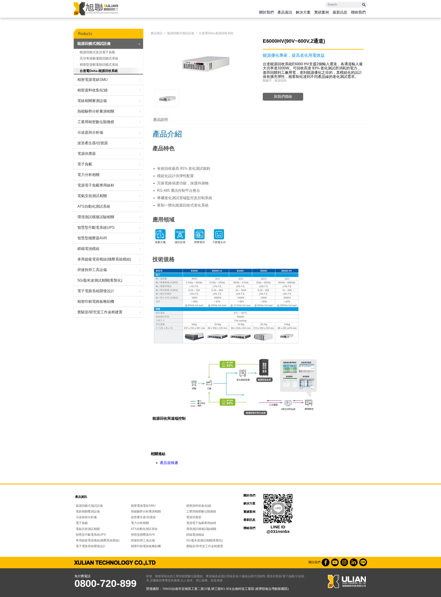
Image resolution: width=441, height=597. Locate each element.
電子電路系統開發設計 (95, 291)
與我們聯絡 (283, 97)
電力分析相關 (88, 175)
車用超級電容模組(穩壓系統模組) (104, 259)
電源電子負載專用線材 (95, 185)
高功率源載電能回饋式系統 (99, 58)
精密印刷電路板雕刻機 (95, 301)
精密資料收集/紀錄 (92, 90)
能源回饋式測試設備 (93, 43)
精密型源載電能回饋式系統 (99, 64)
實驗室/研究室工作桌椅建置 (99, 312)
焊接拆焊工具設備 (92, 270)
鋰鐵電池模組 (88, 249)
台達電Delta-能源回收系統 (99, 71)
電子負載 (84, 164)
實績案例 (321, 12)
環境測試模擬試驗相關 (95, 217)
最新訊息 (340, 12)
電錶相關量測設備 (92, 101)
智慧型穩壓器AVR (92, 238)
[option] (167, 98)
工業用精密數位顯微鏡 (95, 122)
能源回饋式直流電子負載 (97, 52)
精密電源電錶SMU (92, 80)
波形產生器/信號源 (92, 143)
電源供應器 (86, 154)
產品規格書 (169, 463)
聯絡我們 (358, 12)
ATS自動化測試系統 (93, 206)
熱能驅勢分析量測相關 (95, 111)
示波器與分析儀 (90, 132)
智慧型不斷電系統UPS (96, 227)
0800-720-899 (105, 583)
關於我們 (266, 12)
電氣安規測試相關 (92, 196)
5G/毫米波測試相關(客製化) (99, 280)
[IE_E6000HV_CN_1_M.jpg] (167, 98)
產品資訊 (284, 12)
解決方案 (303, 12)
